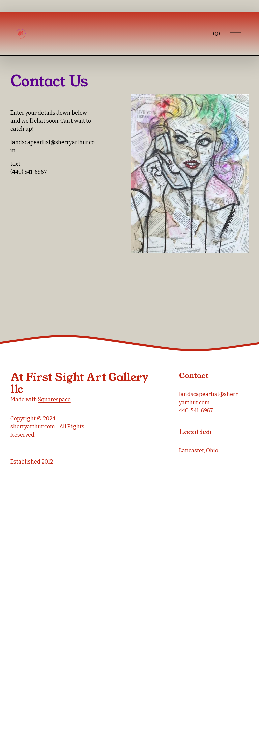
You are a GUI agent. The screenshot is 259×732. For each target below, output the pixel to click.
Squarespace (54, 399)
